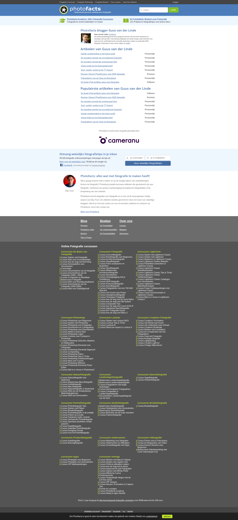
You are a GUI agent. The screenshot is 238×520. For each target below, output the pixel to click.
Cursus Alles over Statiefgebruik (75, 288)
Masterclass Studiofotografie (111, 406)
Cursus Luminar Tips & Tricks (112, 323)
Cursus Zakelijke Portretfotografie (75, 428)
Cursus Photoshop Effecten (73, 363)
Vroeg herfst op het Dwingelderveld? (97, 66)
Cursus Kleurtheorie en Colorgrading (77, 327)
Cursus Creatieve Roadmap (149, 327)
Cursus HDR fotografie (109, 281)
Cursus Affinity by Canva (110, 473)
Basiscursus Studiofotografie (111, 410)
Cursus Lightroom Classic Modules (152, 261)
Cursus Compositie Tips (109, 304)
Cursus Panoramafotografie (111, 284)
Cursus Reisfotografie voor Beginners (115, 257)
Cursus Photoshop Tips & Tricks (75, 356)
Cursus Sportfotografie (109, 268)
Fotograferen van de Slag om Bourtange (98, 78)
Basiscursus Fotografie (71, 280)
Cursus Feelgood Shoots (72, 430)
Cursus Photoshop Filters (72, 354)
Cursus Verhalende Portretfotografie (77, 419)
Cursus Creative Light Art (148, 343)
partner (130, 511)
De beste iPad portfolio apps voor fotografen (100, 82)
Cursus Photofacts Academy (111, 491)
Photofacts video (87, 230)
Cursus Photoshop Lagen (72, 334)
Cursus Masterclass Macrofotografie (77, 382)
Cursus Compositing (70, 352)
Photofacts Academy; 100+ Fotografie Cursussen (90, 19)
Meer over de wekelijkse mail (72, 162)
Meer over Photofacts (90, 212)
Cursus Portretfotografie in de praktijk (77, 413)
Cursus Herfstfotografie (71, 384)
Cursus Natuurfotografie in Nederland (77, 389)
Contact (122, 226)
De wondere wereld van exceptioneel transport (101, 58)
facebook (116, 511)
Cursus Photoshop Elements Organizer (78, 350)
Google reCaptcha (98, 165)
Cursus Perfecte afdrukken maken (114, 464)
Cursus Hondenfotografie (148, 380)
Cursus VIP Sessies (108, 482)
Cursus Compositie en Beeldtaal (75, 277)
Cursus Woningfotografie (72, 443)
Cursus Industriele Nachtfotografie (114, 308)
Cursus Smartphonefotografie (112, 295)
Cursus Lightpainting (146, 341)
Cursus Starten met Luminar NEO (114, 321)
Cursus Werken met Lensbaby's (151, 329)
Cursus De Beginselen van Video (152, 443)
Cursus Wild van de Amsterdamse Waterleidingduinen (76, 392)
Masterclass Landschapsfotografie (114, 380)
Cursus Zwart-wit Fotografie (149, 336)
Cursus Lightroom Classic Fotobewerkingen (148, 276)
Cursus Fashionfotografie (110, 415)
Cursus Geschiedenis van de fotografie (78, 271)
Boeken (84, 234)
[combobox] (153, 10)
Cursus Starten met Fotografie (74, 257)
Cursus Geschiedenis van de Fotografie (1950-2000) (74, 285)
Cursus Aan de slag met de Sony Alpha (116, 299)
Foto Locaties (116, 2)
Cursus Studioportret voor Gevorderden (116, 408)
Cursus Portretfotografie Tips (73, 406)
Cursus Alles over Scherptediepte (75, 260)
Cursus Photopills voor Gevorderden (77, 462)
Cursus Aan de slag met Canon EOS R (116, 306)
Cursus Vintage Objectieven (149, 345)
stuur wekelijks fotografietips (148, 163)
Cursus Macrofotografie (71, 386)
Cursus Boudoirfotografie (72, 410)
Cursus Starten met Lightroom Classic (154, 255)
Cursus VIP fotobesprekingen (74, 464)
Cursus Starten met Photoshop (74, 323)
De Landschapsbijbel (108, 230)
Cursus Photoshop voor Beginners (76, 321)
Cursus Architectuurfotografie (112, 259)
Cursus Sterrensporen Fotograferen (114, 389)
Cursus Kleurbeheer (108, 275)
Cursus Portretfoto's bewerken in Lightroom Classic (151, 265)
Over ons (125, 221)
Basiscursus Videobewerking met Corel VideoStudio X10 (152, 451)
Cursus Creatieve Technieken (150, 321)
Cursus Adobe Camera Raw (73, 332)
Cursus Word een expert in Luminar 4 (115, 327)
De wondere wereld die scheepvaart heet (99, 62)
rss (124, 511)
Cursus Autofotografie (70, 441)
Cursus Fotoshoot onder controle (75, 417)
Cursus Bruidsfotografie (147, 406)
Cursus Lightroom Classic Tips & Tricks (154, 273)
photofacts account (92, 511)
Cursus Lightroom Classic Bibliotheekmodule (148, 285)
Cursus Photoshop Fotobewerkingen (77, 358)
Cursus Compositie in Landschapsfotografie (108, 392)
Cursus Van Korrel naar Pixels (112, 293)
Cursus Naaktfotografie (71, 426)
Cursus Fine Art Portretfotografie (75, 433)
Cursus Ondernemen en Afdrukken (114, 443)
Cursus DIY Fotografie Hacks (112, 310)
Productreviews (106, 475)
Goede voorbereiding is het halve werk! (98, 54)
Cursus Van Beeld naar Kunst (150, 323)
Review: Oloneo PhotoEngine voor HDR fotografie (103, 74)
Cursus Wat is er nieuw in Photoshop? (78, 370)
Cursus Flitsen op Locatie (72, 415)
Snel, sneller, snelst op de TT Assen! (97, 70)
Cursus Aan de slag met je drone (113, 466)
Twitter (128, 43)
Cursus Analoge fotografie (148, 338)
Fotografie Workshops (85, 2)
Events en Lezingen (108, 489)
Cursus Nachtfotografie (109, 286)
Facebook (67, 165)
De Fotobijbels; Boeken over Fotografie (148, 19)
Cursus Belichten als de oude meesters (116, 413)
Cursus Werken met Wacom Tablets (115, 460)
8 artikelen (112, 34)
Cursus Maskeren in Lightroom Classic (154, 259)
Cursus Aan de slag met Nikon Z (113, 313)
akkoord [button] (167, 516)
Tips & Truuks (86, 237)
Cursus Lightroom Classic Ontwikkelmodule (148, 269)
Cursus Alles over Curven (72, 361)
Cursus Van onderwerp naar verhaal (153, 325)
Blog (84, 221)
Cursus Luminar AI (107, 325)
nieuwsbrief (106, 511)
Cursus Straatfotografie (109, 261)
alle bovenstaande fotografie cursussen (116, 500)
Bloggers (123, 230)
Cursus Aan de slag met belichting (76, 262)
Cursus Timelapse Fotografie (112, 297)
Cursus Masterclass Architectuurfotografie (108, 271)
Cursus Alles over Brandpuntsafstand (77, 282)
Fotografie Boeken (101, 2)
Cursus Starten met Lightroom (150, 257)
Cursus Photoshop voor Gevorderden (77, 329)
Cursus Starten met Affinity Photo (113, 471)
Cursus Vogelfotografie (147, 378)
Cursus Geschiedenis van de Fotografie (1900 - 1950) (74, 274)
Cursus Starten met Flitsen (72, 408)
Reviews (84, 226)
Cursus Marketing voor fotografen (113, 441)
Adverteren (123, 234)
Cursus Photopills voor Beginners (76, 460)
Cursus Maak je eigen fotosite (112, 493)
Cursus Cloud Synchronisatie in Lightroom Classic (151, 294)
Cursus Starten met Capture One (113, 462)
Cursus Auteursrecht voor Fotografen (115, 469)
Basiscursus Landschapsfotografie (114, 382)
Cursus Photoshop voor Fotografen (76, 325)
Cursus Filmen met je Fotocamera (152, 441)
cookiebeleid (151, 516)
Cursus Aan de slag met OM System (115, 302)
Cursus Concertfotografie (110, 255)
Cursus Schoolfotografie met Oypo (114, 445)
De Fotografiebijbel (107, 234)
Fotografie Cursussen (67, 2)
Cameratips (66, 268)
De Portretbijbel (106, 226)
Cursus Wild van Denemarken (74, 395)
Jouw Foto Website (130, 2)
